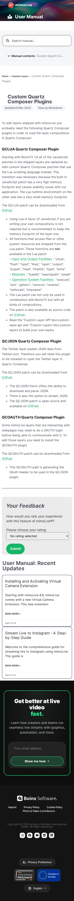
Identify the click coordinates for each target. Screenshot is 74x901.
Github (7, 210)
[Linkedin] (44, 835)
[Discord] (51, 835)
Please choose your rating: (26, 530)
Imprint (12, 807)
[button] (37, 862)
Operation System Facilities (33, 280)
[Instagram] (22, 835)
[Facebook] (29, 835)
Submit (15, 549)
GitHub (19, 315)
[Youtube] (37, 835)
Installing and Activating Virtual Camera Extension (33, 583)
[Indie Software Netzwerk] (24, 875)
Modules (18, 274)
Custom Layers (20, 76)
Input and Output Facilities (32, 259)
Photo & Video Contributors (39, 810)
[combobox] (37, 41)
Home (5, 76)
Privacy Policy (31, 807)
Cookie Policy (54, 807)
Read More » (13, 613)
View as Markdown (50, 107)
